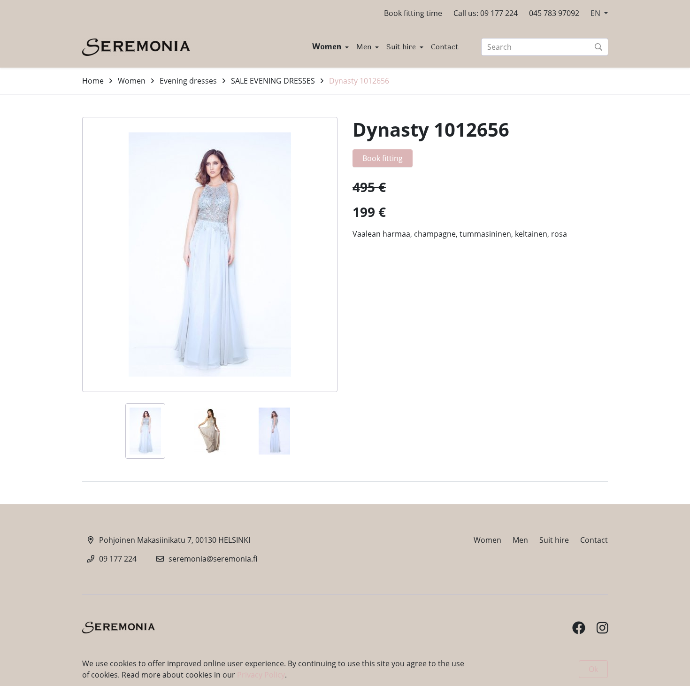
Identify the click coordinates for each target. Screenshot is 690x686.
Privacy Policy (261, 675)
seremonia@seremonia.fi (213, 559)
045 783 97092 (554, 13)
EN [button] (596, 13)
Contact (445, 47)
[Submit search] (598, 47)
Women (327, 47)
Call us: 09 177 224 (485, 13)
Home (93, 81)
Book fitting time (413, 13)
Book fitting (382, 158)
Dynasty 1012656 (359, 81)
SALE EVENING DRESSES (273, 81)
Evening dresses (188, 81)
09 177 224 (118, 559)
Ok (593, 669)
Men (364, 47)
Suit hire (402, 47)
